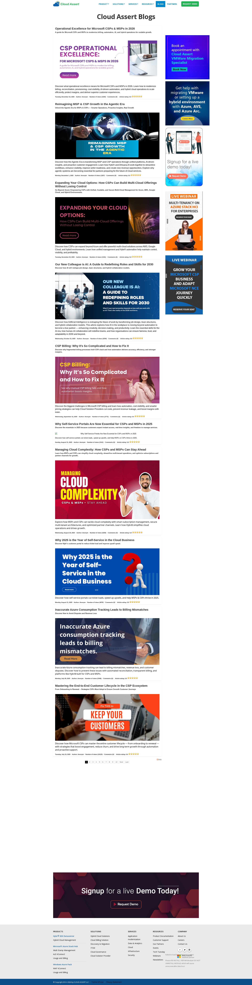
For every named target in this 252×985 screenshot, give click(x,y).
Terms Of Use (97, 982)
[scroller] (247, 982)
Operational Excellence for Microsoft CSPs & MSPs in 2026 (95, 28)
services (132, 4)
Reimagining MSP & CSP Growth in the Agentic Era (90, 104)
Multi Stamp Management (64, 950)
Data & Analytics (135, 943)
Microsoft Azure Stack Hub (65, 946)
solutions (118, 4)
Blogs (161, 4)
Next (121, 762)
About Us (182, 936)
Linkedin (189, 950)
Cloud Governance (98, 952)
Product (103, 4)
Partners (172, 4)
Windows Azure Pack (62, 964)
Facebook (180, 950)
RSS (160, 759)
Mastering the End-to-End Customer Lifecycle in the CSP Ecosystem (101, 685)
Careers (181, 940)
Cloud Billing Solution (99, 940)
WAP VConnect (59, 968)
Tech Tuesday (159, 952)
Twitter (185, 950)
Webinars (157, 956)
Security (131, 955)
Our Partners (158, 944)
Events (156, 948)
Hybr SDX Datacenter (63, 936)
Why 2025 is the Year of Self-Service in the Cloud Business (94, 540)
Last (126, 762)
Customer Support (161, 940)
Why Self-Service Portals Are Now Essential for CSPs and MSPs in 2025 (103, 424)
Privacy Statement (114, 982)
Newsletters (158, 959)
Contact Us (182, 944)
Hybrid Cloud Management (64, 940)
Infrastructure (134, 951)
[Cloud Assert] (66, 5)
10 (116, 762)
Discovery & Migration (100, 944)
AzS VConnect (59, 954)
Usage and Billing (60, 958)
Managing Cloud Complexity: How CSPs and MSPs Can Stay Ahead (100, 449)
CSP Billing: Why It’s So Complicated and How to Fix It (92, 346)
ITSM (93, 948)
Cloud (130, 947)
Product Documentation (163, 936)
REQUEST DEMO (190, 4)
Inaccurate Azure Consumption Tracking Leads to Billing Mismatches (101, 609)
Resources (147, 4)
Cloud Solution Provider (101, 956)
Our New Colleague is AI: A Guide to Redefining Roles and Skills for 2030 (104, 264)
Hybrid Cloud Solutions (100, 936)
